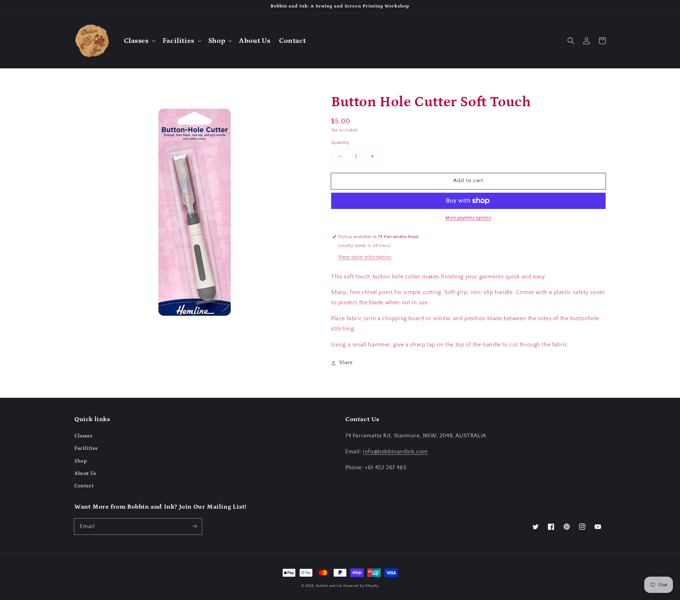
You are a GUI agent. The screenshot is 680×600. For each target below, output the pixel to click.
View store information (364, 257)
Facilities (86, 448)
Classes (83, 436)
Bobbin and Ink (329, 586)
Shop (80, 461)
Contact (84, 486)
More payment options (468, 217)
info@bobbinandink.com (395, 451)
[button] (139, 41)
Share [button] (346, 363)
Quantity (340, 142)
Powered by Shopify (361, 586)
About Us (85, 473)
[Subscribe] (194, 526)
